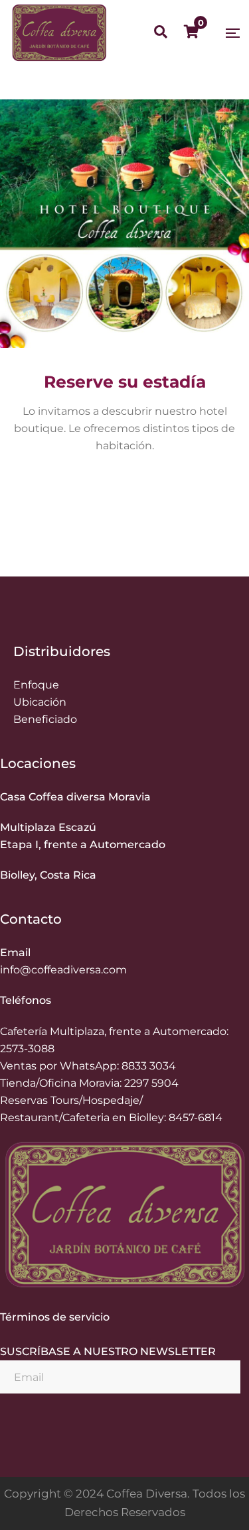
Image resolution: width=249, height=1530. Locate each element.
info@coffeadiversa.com (63, 969)
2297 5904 (151, 1083)
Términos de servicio (55, 1317)
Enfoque (36, 685)
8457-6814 (195, 1117)
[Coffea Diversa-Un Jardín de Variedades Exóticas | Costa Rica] (59, 33)
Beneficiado (45, 719)
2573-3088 (27, 1048)
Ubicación (39, 702)
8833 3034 (149, 1066)
